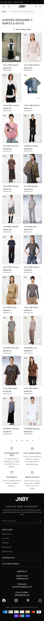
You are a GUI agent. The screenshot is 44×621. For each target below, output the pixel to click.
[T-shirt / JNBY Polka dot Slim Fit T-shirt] (32, 47)
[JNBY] (22, 6)
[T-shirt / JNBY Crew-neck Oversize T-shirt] (11, 249)
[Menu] (3, 6)
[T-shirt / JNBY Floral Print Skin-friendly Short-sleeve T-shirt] (32, 249)
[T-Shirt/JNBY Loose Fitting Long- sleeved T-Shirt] (32, 330)
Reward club (6, 547)
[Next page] (32, 440)
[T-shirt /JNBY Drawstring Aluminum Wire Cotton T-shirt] (11, 168)
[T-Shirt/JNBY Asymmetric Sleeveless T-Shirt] (11, 411)
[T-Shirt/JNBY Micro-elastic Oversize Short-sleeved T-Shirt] (32, 411)
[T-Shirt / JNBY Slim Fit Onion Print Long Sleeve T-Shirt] (32, 289)
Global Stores (6, 534)
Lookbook (5, 543)
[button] (9, 6)
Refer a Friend (7, 551)
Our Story (5, 538)
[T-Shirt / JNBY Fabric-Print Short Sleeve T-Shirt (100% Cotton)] (32, 88)
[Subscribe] (40, 521)
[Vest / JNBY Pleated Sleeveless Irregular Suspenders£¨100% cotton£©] (11, 289)
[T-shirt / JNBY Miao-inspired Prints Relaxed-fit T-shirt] (32, 209)
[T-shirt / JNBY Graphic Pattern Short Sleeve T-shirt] (11, 370)
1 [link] (11, 440)
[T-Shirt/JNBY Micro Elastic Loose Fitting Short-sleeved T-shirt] (11, 330)
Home (4, 11)
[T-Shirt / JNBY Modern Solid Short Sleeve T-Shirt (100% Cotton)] (32, 370)
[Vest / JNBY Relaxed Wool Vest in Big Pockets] (32, 168)
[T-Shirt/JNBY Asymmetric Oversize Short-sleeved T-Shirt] (11, 209)
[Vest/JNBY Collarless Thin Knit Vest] (32, 128)
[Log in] (36, 6)
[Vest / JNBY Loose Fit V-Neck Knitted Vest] (11, 128)
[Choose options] (17, 58)
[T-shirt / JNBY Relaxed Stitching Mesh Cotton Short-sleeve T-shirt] (11, 47)
